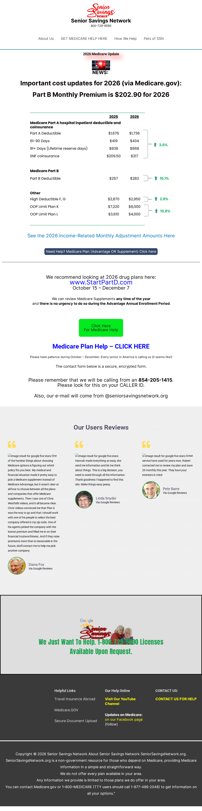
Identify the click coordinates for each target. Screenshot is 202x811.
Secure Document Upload (75, 721)
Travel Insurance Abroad (74, 699)
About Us (46, 38)
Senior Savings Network (101, 21)
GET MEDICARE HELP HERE (84, 38)
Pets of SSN (154, 38)
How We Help (125, 38)
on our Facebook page (124, 719)
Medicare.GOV (66, 710)
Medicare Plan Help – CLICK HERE (101, 346)
